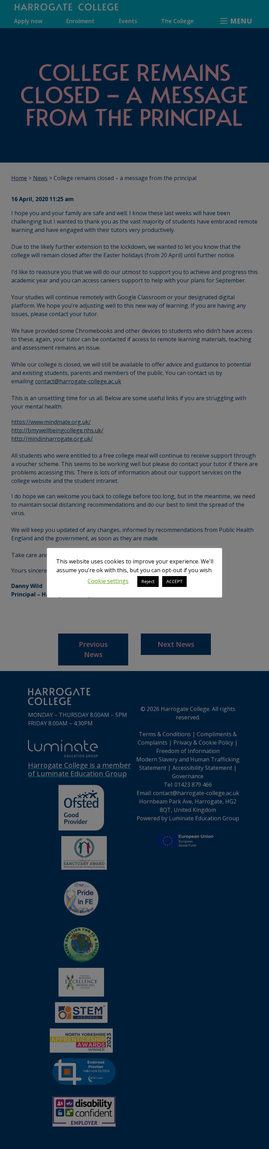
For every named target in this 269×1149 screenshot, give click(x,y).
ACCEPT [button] (174, 581)
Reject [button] (148, 581)
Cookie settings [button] (108, 581)
